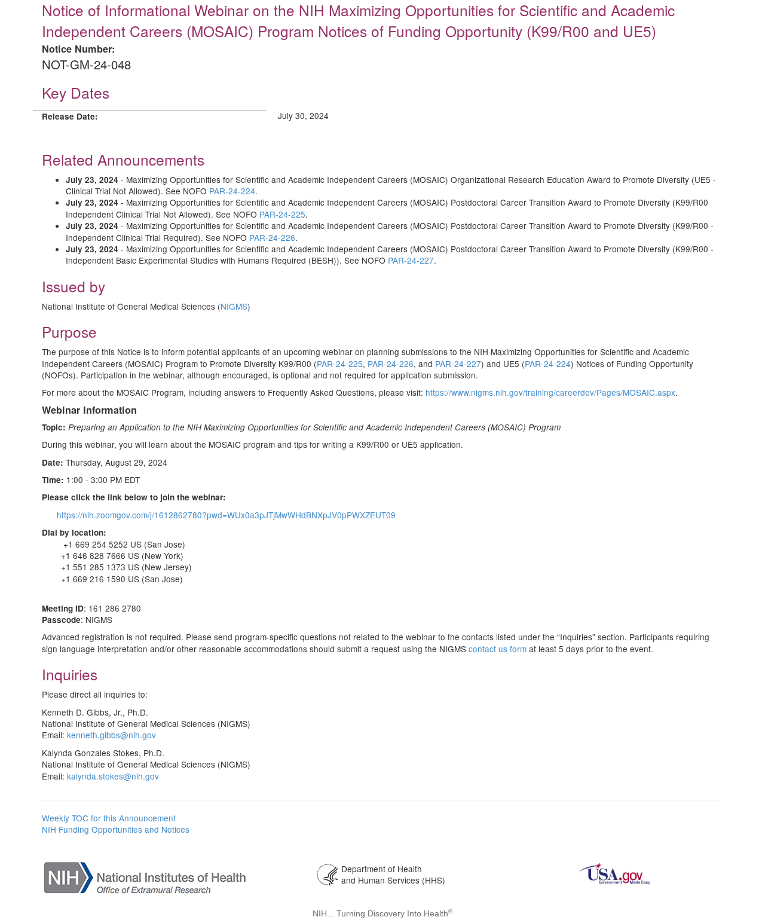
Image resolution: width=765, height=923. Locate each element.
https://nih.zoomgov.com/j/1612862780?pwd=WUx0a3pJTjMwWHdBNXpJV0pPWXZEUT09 (226, 515)
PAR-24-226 (272, 237)
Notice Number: (78, 49)
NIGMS (234, 306)
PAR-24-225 (282, 214)
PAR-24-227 (411, 260)
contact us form (498, 649)
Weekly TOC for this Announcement (109, 818)
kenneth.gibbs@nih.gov (111, 735)
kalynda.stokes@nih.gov (113, 776)
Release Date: (70, 116)
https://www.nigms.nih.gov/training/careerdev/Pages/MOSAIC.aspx (550, 392)
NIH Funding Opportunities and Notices (115, 829)
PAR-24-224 (232, 191)
